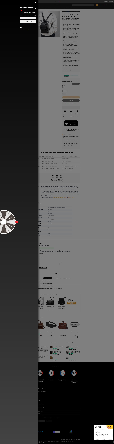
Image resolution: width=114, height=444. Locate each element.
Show (57, 442)
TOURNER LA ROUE (28, 21)
